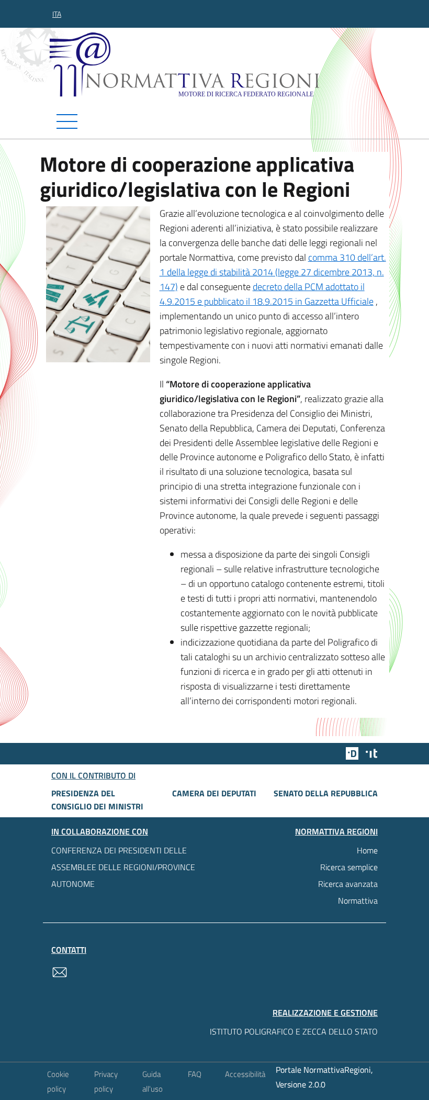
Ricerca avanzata (348, 883)
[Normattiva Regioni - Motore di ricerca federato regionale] (217, 65)
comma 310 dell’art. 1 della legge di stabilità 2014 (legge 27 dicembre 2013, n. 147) (273, 272)
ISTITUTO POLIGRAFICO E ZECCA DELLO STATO (294, 1031)
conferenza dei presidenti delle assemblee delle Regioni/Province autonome (123, 867)
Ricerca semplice (349, 867)
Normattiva (358, 900)
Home (367, 850)
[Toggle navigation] (214, 121)
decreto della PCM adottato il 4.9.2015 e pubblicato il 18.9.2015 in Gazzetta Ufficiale (267, 294)
